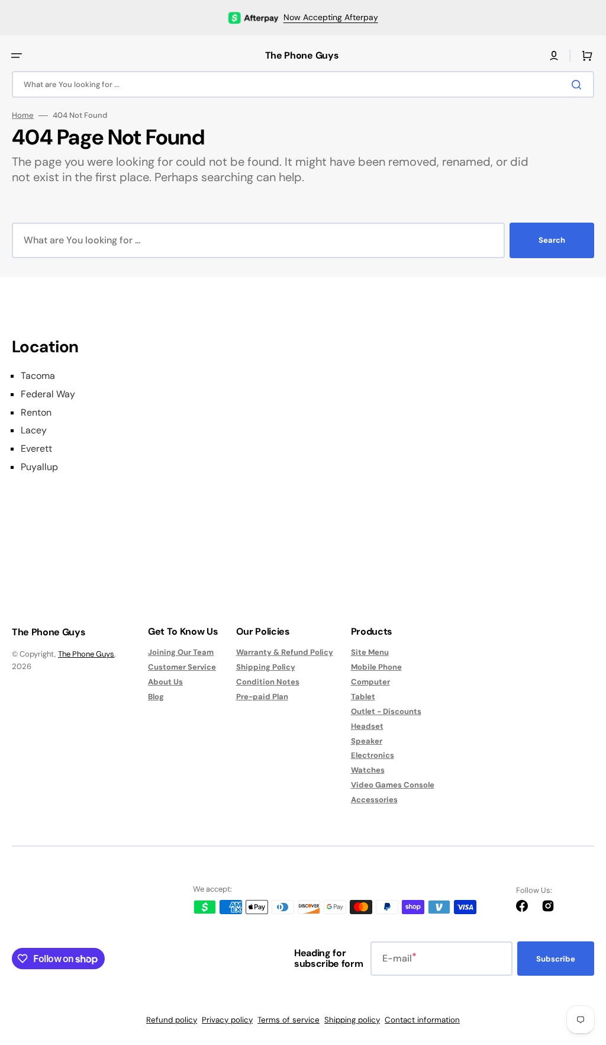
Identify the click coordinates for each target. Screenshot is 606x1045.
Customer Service (182, 667)
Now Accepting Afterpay (330, 17)
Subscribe (555, 959)
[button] (17, 56)
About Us (165, 682)
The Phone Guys (86, 654)
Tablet (363, 697)
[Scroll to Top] (578, 970)
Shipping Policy (265, 667)
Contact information (422, 1020)
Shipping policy (352, 1020)
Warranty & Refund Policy (284, 652)
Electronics (372, 755)
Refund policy (171, 1020)
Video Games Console (392, 785)
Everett (36, 449)
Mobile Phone (376, 667)
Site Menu (370, 652)
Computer (370, 682)
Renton (36, 413)
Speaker (366, 741)
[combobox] (303, 84)
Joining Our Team (181, 652)
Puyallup (39, 467)
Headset (367, 726)
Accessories (374, 800)
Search (552, 240)
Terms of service (288, 1020)
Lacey (34, 430)
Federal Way (48, 394)
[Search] (578, 85)
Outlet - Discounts (386, 711)
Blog (156, 697)
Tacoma (38, 376)
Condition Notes (267, 682)
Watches (368, 770)
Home (23, 115)
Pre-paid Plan (262, 697)
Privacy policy (227, 1020)
